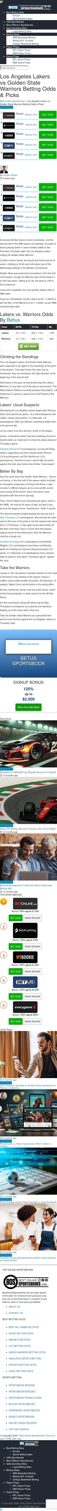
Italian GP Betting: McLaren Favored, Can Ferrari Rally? (28, 828)
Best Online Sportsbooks (12, 101)
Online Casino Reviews (23, 1422)
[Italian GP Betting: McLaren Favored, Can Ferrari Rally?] (28, 800)
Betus (13, 319)
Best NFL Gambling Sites (24, 1327)
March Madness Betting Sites (27, 1352)
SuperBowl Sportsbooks (24, 1410)
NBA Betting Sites (19, 1339)
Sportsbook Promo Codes (25, 1397)
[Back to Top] (1, 1509)
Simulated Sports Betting (25, 1358)
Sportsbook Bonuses (22, 1391)
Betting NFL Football (23, 40)
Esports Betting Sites (22, 1364)
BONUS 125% (31, 145)
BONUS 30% (31, 124)
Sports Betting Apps (22, 18)
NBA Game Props (21, 62)
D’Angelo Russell (8, 448)
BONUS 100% (31, 114)
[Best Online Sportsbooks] (28, 7)
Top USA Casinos (19, 1429)
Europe (16, 15)
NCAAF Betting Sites (21, 1333)
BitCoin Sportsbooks (22, 1404)
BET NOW (15, 917)
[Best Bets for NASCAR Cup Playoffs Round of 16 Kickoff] (28, 743)
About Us (14, 1306)
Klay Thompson (8, 517)
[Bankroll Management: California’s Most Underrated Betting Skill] (28, 857)
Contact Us (16, 1313)
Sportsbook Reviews (22, 1385)
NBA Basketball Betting (24, 37)
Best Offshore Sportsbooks (19, 24)
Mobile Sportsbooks (21, 1416)
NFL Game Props (21, 59)
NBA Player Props (22, 53)
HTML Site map (13, 1438)
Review (19, 113)
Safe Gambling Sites (16, 28)
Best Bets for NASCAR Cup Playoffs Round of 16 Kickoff (28, 772)
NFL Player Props (21, 50)
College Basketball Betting (26, 43)
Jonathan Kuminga (9, 541)
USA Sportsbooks (15, 21)
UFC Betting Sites (20, 1345)
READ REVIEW (32, 917)
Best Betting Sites (15, 12)
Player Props (12, 46)
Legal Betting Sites (22, 31)
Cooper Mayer (10, 175)
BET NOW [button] (47, 114)
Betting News (12, 34)
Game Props (12, 56)
